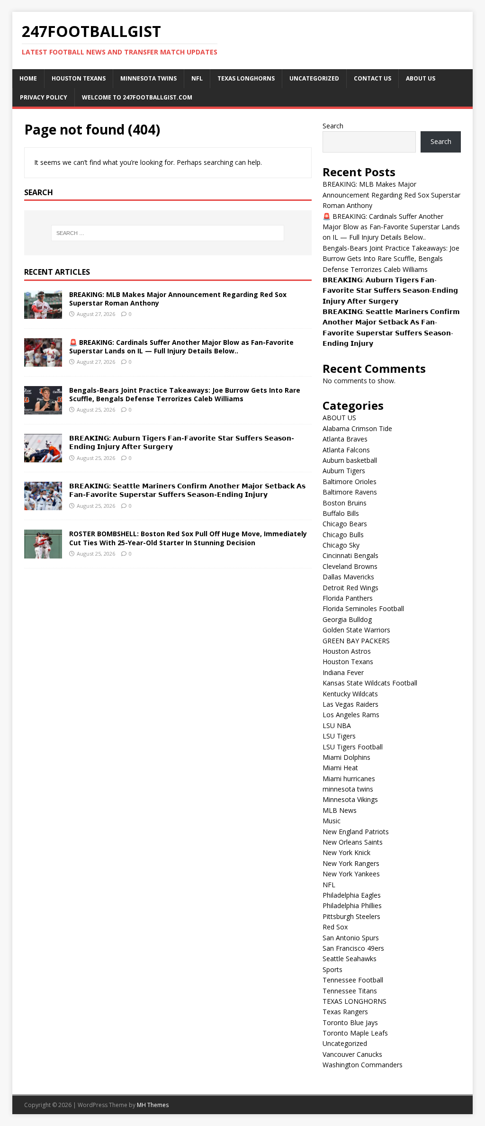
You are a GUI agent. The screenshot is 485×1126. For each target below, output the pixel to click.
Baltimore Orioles (350, 481)
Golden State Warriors (356, 629)
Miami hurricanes (349, 778)
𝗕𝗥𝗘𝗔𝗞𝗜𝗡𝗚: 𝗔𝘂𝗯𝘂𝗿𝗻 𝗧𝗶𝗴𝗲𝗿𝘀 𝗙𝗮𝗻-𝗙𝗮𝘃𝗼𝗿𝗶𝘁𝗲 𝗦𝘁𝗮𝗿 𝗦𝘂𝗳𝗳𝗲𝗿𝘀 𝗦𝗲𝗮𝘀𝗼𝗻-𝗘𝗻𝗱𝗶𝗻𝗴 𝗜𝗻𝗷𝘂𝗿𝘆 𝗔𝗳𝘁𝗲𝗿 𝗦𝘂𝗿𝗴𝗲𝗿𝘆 (181, 442)
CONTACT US (372, 78)
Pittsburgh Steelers (351, 916)
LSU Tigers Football (353, 746)
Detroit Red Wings (350, 587)
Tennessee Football (353, 979)
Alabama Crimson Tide (357, 428)
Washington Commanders (363, 1064)
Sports (332, 969)
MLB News (340, 810)
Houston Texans (79, 78)
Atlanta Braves (345, 438)
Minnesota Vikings (350, 799)
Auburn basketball (350, 460)
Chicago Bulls (343, 534)
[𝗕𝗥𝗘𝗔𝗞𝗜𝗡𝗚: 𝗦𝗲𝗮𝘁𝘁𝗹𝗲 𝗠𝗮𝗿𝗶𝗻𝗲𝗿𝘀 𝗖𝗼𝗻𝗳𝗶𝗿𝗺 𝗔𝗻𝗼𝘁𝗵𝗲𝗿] (43, 504)
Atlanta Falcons (346, 449)
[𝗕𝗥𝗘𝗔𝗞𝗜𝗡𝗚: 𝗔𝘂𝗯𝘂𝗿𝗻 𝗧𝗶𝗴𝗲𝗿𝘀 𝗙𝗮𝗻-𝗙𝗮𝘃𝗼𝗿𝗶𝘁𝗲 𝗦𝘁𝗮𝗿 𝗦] (43, 456)
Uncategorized (314, 78)
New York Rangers (351, 863)
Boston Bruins (345, 502)
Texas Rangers (345, 1011)
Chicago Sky (341, 544)
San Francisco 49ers (353, 948)
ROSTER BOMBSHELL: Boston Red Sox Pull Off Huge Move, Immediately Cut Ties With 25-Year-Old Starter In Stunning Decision (188, 538)
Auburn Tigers (344, 470)
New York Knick (346, 852)
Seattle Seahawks (350, 958)
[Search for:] (167, 233)
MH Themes (153, 1105)
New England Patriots (356, 831)
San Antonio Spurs (351, 937)
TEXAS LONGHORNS (246, 78)
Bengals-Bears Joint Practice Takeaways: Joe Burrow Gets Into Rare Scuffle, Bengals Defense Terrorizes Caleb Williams (184, 394)
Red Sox (335, 926)
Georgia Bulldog (347, 619)
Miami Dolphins (346, 757)
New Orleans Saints (353, 842)
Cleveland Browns (350, 566)
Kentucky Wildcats (350, 693)
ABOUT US (420, 78)
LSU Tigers (339, 735)
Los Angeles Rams (351, 714)
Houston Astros (347, 651)
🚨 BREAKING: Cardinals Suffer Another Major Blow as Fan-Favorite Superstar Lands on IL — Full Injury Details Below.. (181, 346)
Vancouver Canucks (352, 1054)
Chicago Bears (345, 523)
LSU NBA (337, 725)
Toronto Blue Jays (350, 1022)
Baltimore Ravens (350, 491)
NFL (197, 78)
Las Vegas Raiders (350, 704)
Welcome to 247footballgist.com (137, 97)
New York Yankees (351, 873)
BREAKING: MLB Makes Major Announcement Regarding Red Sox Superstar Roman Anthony (178, 298)
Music (332, 820)
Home (28, 78)
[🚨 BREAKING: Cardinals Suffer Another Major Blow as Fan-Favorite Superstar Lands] (43, 361)
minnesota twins (148, 78)
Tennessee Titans (350, 990)
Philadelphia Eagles (352, 895)
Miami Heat (340, 767)
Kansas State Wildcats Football (370, 682)
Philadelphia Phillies (352, 905)
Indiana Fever (343, 672)
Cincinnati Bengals (350, 555)
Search (333, 125)
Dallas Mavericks (348, 576)
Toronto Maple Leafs (355, 1032)
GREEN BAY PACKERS (356, 640)
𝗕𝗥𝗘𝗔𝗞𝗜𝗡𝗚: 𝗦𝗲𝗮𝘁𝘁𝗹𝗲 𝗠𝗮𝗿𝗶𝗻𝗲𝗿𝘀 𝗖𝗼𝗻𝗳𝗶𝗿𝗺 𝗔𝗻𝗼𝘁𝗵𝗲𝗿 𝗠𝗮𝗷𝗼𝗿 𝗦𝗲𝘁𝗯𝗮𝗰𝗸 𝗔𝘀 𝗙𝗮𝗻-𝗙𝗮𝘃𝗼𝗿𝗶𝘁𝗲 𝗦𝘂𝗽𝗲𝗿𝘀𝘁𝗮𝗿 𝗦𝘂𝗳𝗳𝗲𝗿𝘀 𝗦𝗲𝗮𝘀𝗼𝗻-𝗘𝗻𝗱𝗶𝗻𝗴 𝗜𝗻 (187, 490)
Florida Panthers (348, 598)
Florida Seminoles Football (363, 608)
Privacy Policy (43, 97)
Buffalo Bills (341, 513)
